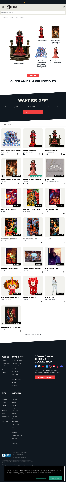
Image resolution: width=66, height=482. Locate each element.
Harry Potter (15, 421)
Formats (4, 405)
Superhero (14, 416)
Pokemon (14, 432)
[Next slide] (54, 2)
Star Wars (12, 17)
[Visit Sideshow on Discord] (61, 366)
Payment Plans (15, 377)
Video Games (5, 416)
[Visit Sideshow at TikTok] (58, 366)
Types (3, 408)
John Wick (14, 427)
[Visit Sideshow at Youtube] (43, 366)
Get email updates (34, 112)
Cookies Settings (24, 452)
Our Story (4, 360)
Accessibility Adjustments (20, 457)
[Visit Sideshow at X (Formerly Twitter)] (39, 366)
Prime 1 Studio (15, 441)
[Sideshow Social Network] (47, 366)
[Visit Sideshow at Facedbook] (36, 366)
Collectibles (5, 17)
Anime (3, 413)
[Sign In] (61, 6)
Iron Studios (14, 443)
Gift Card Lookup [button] (16, 371)
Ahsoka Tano (15, 410)
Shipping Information (17, 363)
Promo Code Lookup (17, 368)
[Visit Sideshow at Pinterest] (54, 366)
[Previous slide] (12, 2)
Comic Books (5, 421)
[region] (34, 473)
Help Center (15, 382)
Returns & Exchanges (17, 360)
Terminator (14, 429)
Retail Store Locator (16, 379)
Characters (4, 399)
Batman (14, 402)
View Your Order (16, 366)
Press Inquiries (5, 369)
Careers (4, 372)
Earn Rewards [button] (15, 374)
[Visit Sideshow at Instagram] (50, 366)
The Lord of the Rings (17, 419)
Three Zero (14, 438)
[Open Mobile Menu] (3, 6)
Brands (3, 397)
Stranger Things (15, 424)
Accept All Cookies (55, 478)
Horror (3, 419)
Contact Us (14, 385)
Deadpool (14, 408)
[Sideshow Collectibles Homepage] (12, 7)
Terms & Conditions (19, 454)
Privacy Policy (16, 452)
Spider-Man (14, 399)
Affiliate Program (6, 363)
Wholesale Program (4, 366)
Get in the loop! (46, 377)
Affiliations (4, 410)
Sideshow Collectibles (17, 435)
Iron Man (14, 405)
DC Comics (14, 397)
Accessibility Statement (20, 455)
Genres (4, 402)
